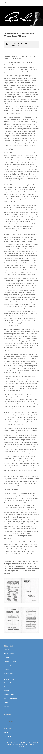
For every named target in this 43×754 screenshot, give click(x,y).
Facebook (7, 736)
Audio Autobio (9, 654)
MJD (34, 744)
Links (6, 702)
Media (6, 687)
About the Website (10, 698)
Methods (7, 669)
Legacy (6, 657)
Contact (6, 706)
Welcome (7, 650)
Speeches (7, 665)
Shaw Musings (9, 679)
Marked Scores (9, 683)
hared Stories (9, 695)
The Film (7, 691)
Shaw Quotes (8, 673)
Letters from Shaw (10, 661)
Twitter (6, 732)
